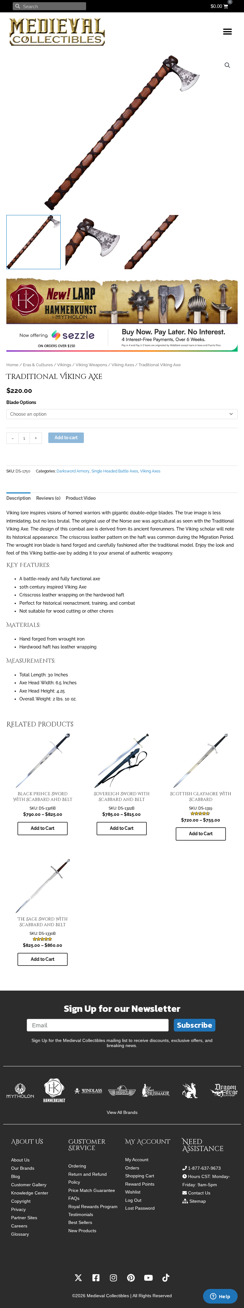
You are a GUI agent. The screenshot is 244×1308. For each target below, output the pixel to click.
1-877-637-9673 (204, 1168)
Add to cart (66, 437)
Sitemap (197, 1201)
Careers (19, 1225)
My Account (136, 1159)
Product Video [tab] (81, 498)
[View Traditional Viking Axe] (33, 242)
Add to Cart (42, 828)
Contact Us (199, 1192)
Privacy (18, 1209)
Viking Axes (123, 364)
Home (12, 364)
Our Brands (22, 1168)
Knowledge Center (29, 1192)
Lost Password (140, 1208)
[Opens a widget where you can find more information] (220, 1297)
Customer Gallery (28, 1184)
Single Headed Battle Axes (115, 471)
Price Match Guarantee (91, 1190)
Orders (132, 1168)
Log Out (133, 1200)
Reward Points (139, 1184)
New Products (82, 1230)
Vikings (64, 364)
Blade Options (21, 402)
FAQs (73, 1198)
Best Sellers (80, 1222)
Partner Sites (24, 1217)
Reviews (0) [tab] (48, 498)
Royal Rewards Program (93, 1206)
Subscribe (194, 1025)
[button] (227, 32)
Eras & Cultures (38, 364)
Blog (15, 1176)
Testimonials (80, 1214)
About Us (20, 1159)
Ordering (77, 1166)
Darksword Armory (73, 471)
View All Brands (122, 1112)
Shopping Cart (139, 1176)
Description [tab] (18, 498)
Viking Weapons (91, 364)
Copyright (20, 1201)
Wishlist (132, 1192)
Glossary (20, 1234)
